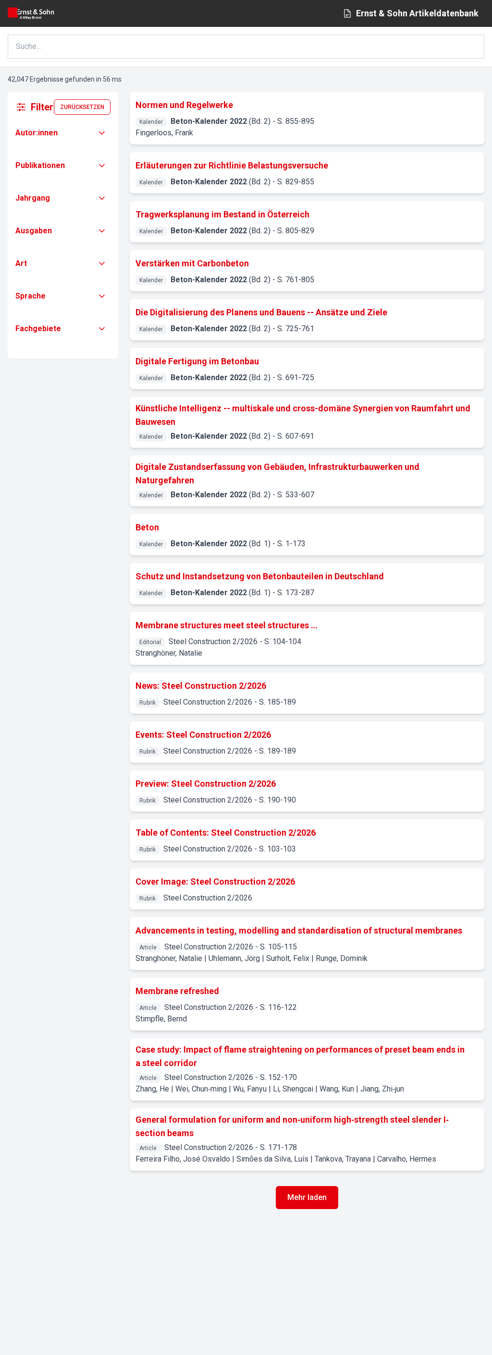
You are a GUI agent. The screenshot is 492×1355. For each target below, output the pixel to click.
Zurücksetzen (82, 107)
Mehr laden (307, 1197)
